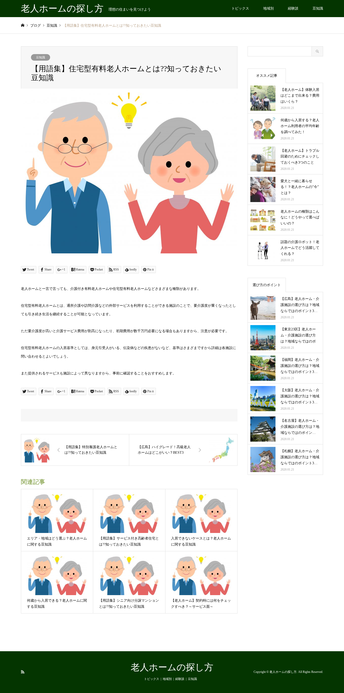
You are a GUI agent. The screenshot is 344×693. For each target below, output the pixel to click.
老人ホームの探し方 (172, 667)
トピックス (240, 8)
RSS (22, 671)
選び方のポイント (267, 285)
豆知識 (318, 8)
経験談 (293, 8)
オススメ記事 (266, 76)
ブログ (35, 25)
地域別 (268, 8)
